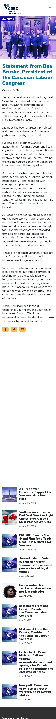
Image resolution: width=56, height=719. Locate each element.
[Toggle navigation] (50, 8)
